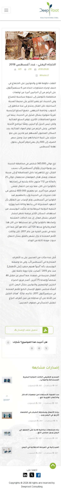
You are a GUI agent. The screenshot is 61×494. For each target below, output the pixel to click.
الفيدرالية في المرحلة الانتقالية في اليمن (40, 448)
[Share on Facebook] (8, 342)
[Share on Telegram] (39, 348)
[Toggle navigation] (6, 10)
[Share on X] (46, 348)
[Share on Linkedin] (32, 348)
